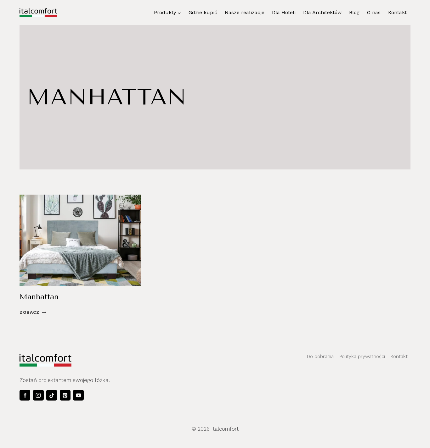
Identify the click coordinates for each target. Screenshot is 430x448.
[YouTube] (78, 395)
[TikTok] (51, 395)
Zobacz (33, 312)
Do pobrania (320, 356)
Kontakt (397, 12)
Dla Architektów (322, 12)
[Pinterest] (65, 395)
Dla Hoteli (284, 12)
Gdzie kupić (203, 12)
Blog (354, 12)
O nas (374, 12)
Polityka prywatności (362, 356)
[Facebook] (25, 395)
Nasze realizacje (244, 12)
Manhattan (39, 296)
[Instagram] (38, 395)
